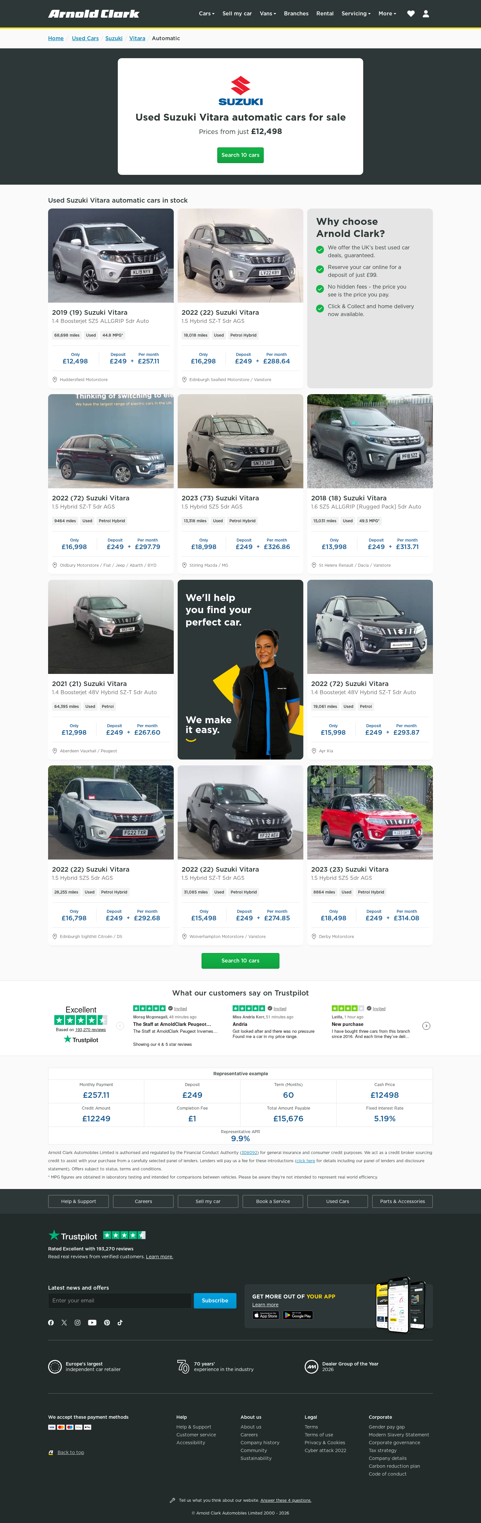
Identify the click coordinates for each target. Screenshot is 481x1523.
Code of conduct (388, 1474)
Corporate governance (394, 1442)
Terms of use (319, 1434)
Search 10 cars (240, 155)
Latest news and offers (78, 1288)
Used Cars (85, 38)
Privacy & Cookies (325, 1442)
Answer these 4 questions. (286, 1500)
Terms (311, 1427)
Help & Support (78, 1201)
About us (250, 1427)
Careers (143, 1201)
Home (56, 38)
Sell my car (237, 13)
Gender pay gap (387, 1427)
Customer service (196, 1434)
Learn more (265, 1304)
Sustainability (256, 1458)
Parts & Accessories (402, 1201)
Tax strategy (383, 1450)
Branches (296, 13)
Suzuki (114, 38)
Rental (325, 13)
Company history (259, 1442)
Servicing (354, 13)
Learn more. (159, 1256)
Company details (388, 1458)
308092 (249, 1152)
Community (253, 1450)
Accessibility (190, 1442)
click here (305, 1160)
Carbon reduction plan (394, 1466)
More (385, 13)
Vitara (137, 38)
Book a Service (273, 1201)
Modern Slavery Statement (399, 1434)
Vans (266, 13)
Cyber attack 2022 (325, 1450)
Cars (205, 13)
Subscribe (215, 1300)
